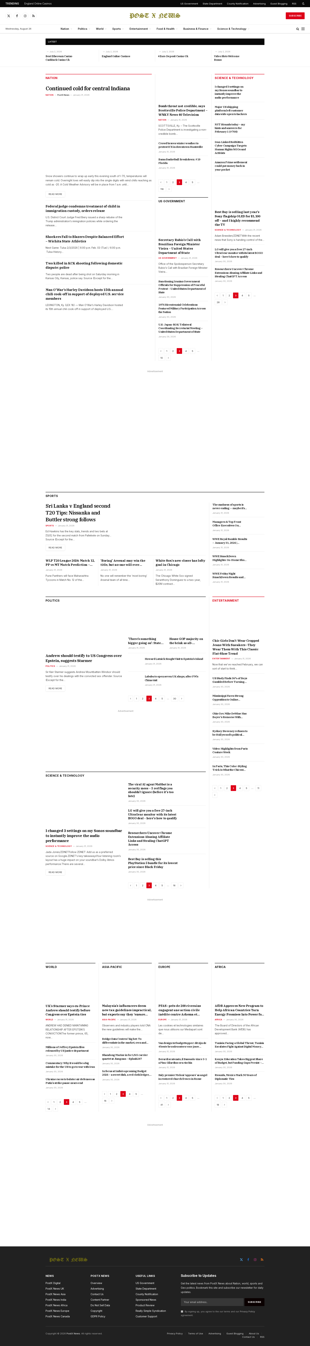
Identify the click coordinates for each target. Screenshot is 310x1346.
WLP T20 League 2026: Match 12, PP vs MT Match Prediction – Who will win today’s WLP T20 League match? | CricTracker (70, 563)
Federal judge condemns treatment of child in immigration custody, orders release (83, 208)
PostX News (63, 95)
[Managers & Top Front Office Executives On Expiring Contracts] (257, 526)
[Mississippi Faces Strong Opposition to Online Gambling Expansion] (257, 700)
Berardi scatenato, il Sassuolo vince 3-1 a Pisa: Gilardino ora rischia (182, 1060)
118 (162, 189)
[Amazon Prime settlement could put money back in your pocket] (257, 166)
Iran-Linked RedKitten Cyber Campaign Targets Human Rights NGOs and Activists (230, 147)
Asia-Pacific (112, 967)
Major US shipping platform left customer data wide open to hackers (231, 110)
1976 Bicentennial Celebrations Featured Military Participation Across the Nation (182, 308)
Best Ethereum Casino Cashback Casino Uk (59, 58)
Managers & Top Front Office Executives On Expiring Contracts (226, 523)
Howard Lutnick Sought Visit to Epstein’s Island (174, 659)
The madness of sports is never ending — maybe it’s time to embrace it (228, 506)
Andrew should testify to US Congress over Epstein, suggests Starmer (84, 658)
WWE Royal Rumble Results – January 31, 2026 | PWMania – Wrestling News (229, 541)
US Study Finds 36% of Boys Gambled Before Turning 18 (229, 680)
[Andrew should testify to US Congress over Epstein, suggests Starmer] (84, 629)
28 (218, 302)
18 (218, 1104)
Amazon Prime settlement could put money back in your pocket (231, 166)
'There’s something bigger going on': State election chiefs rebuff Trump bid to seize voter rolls (145, 641)
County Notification (237, 3)
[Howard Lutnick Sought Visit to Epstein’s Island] (135, 663)
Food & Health (166, 28)
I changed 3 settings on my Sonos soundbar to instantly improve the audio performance (229, 92)
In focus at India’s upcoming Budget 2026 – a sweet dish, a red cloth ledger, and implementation (125, 1073)
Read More (55, 194)
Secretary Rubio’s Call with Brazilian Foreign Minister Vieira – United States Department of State (179, 246)
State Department (212, 3)
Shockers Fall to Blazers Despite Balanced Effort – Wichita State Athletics (85, 239)
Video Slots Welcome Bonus (226, 58)
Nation (65, 28)
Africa (220, 967)
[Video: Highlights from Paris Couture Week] (257, 753)
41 (161, 1104)
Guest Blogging (278, 3)
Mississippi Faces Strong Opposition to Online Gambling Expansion (227, 698)
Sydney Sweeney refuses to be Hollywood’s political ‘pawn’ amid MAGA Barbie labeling (229, 733)
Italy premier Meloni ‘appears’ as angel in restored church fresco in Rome (182, 1076)
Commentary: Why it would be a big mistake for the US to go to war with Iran (70, 1064)
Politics (82, 28)
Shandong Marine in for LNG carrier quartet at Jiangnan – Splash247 (125, 1056)
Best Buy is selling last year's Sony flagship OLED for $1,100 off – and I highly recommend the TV (237, 218)
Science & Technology (231, 28)
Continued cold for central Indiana (88, 88)
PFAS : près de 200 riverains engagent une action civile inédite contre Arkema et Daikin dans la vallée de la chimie (179, 1010)
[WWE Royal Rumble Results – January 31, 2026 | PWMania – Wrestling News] (257, 543)
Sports (116, 28)
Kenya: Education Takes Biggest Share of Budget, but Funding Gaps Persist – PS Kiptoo (239, 1061)
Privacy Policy (247, 1311)
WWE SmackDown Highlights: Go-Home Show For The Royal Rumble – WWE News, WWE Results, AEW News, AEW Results (229, 558)
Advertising (259, 3)
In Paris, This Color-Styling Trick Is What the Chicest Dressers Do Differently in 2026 (229, 768)
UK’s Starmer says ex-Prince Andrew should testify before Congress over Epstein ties (68, 1010)
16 (174, 885)
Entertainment (139, 28)
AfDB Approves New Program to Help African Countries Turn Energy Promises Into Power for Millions (239, 1010)
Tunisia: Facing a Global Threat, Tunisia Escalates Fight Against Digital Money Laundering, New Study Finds (239, 1045)
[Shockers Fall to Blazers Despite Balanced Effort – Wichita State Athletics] (141, 243)
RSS (294, 3)
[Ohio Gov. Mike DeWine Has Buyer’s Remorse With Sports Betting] (257, 717)
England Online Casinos (38, 3)
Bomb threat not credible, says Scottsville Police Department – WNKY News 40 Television (183, 110)
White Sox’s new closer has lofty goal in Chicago (180, 563)
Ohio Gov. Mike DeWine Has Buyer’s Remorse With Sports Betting (229, 715)
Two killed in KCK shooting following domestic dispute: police (84, 265)
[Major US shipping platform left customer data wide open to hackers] (257, 111)
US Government (189, 3)
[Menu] (303, 29)
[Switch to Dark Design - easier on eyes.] (303, 3)
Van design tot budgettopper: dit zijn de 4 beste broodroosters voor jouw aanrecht (182, 1045)
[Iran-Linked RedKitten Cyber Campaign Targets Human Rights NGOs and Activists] (257, 146)
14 (49, 1108)
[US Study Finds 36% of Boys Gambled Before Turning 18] (257, 682)
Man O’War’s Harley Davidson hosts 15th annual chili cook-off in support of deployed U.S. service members (85, 294)
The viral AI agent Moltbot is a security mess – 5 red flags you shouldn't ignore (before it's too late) (151, 790)
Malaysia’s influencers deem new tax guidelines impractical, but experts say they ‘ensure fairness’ (127, 1010)
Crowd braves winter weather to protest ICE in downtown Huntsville (180, 145)
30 (174, 698)
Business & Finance (195, 28)
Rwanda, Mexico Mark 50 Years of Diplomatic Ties (236, 1076)
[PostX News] (155, 15)
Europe (164, 967)
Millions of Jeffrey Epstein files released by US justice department (67, 1048)
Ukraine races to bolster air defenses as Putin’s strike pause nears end (70, 1080)
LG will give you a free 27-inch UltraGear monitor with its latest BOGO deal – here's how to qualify (239, 253)
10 (161, 357)
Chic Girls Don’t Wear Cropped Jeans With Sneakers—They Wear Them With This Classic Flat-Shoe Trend (235, 647)
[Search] (298, 29)
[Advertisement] (155, 427)
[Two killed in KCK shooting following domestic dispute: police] (141, 270)
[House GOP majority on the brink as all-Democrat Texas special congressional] (187, 621)
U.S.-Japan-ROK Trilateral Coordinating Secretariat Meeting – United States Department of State (180, 328)
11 (258, 788)
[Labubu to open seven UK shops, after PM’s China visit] (135, 680)
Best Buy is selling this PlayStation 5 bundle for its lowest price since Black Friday (153, 863)
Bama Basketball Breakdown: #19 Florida (179, 161)
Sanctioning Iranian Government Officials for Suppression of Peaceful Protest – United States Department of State (182, 287)
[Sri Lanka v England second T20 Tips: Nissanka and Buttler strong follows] (162, 527)
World (100, 28)
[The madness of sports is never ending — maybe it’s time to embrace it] (257, 509)
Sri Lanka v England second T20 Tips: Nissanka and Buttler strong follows (78, 513)
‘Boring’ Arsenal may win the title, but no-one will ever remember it (122, 563)
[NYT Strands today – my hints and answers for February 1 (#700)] (257, 128)
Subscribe (295, 15)
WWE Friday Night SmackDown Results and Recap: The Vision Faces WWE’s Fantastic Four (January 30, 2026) (227, 575)
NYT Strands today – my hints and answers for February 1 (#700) (230, 128)
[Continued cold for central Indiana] (99, 134)
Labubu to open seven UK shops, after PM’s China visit (171, 678)
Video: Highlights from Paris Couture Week (230, 750)
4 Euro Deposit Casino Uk (173, 56)
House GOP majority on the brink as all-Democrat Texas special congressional (186, 641)
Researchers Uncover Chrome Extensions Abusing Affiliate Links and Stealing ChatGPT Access (238, 272)
